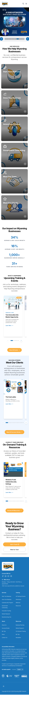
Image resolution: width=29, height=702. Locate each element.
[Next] (21, 340)
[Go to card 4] (16, 340)
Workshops (18, 599)
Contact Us (4, 637)
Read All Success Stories (13, 432)
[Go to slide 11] (23, 38)
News (3, 634)
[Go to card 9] (18, 422)
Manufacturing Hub (6, 617)
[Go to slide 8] (17, 38)
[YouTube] (8, 576)
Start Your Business (6, 596)
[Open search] (23, 3)
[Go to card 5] (18, 340)
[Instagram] (11, 576)
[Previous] (7, 340)
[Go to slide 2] (7, 38)
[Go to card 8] (17, 422)
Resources (18, 605)
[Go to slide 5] (12, 38)
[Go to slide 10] (21, 38)
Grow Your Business (6, 599)
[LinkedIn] (5, 576)
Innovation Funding (6, 610)
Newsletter (18, 637)
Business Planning (20, 625)
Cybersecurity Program (7, 602)
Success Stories (5, 628)
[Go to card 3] (15, 340)
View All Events (13, 350)
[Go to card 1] (12, 340)
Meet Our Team (14, 549)
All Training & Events (20, 596)
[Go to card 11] (21, 422)
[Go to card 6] (14, 422)
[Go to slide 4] (10, 38)
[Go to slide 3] (9, 38)
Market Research (6, 613)
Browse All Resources (13, 510)
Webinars (18, 602)
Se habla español (6, 669)
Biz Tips (4, 631)
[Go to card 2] (9, 422)
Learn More (8, 325)
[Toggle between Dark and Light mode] (3, 686)
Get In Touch (13, 544)
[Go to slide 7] (15, 38)
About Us (4, 625)
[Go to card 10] (20, 422)
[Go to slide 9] (19, 38)
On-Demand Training (21, 631)
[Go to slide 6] (13, 38)
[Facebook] (3, 576)
